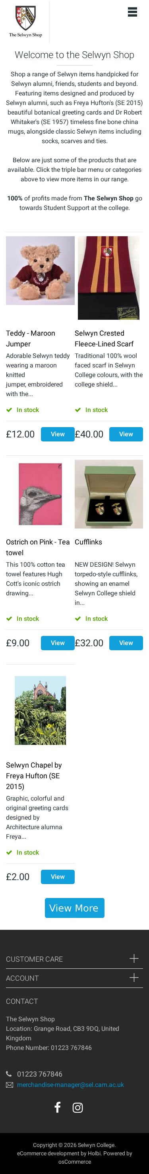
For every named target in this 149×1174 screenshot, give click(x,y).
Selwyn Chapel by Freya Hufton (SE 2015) (34, 776)
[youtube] (95, 1110)
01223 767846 (39, 1074)
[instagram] (78, 1107)
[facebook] (57, 1107)
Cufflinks (88, 542)
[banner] (74, 908)
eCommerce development (48, 1153)
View (58, 434)
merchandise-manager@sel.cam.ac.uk (70, 1084)
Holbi (94, 1153)
